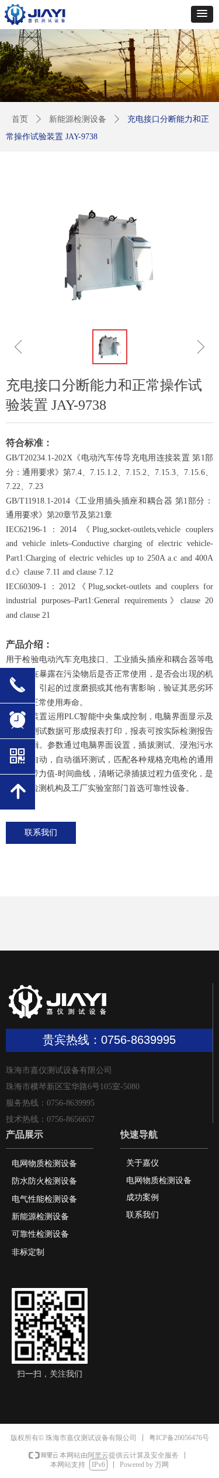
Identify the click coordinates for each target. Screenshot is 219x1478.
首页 (20, 119)
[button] (202, 14)
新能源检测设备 (77, 119)
